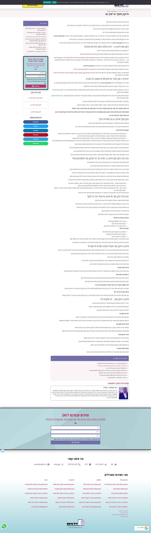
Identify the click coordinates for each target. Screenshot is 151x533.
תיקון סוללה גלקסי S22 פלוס (92, 489)
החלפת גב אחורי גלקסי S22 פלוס (63, 493)
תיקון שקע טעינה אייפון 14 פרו (91, 507)
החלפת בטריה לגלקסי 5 (123, 75)
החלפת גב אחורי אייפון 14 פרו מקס (117, 502)
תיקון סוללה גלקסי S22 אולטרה (64, 489)
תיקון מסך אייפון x (58, 58)
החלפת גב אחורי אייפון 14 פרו (118, 507)
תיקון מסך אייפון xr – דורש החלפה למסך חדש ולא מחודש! (111, 363)
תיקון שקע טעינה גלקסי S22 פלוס (63, 484)
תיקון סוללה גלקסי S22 (120, 489)
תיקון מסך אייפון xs (35, 105)
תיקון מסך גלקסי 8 (69, 73)
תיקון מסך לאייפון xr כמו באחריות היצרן (116, 368)
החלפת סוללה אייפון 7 (68, 58)
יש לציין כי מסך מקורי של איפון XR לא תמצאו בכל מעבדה (112, 366)
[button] (2, 451)
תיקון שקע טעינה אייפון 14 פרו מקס (90, 502)
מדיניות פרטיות (124, 512)
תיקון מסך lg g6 (86, 73)
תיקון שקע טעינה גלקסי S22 (92, 484)
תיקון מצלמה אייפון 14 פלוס (39, 498)
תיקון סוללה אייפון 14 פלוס (66, 498)
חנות (46, 480)
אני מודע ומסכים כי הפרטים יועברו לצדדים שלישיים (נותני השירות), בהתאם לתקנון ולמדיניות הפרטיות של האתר (36, 81)
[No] (148, 2)
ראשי (127, 11)
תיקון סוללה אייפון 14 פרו (66, 507)
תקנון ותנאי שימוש (123, 511)
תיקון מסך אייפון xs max (60, 83)
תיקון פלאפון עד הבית (61, 112)
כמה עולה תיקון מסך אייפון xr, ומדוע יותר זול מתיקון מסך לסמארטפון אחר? (107, 370)
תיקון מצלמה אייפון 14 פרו (39, 507)
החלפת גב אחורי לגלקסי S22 (92, 493)
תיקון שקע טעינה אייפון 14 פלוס (91, 498)
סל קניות (71, 480)
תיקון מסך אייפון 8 (90, 58)
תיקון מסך (121, 39)
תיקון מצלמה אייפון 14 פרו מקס (38, 502)
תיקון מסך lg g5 (78, 73)
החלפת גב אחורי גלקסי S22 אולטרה (36, 493)
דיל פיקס (95, 108)
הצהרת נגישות (124, 516)
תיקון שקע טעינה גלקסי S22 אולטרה (36, 484)
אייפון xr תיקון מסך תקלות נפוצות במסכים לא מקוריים (112, 375)
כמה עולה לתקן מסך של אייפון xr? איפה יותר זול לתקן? (112, 373)
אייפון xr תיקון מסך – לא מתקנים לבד (117, 377)
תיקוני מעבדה (121, 11)
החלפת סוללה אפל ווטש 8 (119, 493)
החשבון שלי (124, 480)
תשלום (99, 480)
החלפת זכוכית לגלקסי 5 (58, 73)
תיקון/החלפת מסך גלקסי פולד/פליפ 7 (116, 484)
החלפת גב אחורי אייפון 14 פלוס (118, 498)
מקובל (54, 2)
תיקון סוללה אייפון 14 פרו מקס (64, 502)
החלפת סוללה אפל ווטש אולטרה (37, 489)
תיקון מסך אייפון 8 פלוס (79, 58)
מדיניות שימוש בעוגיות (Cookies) (120, 514)
